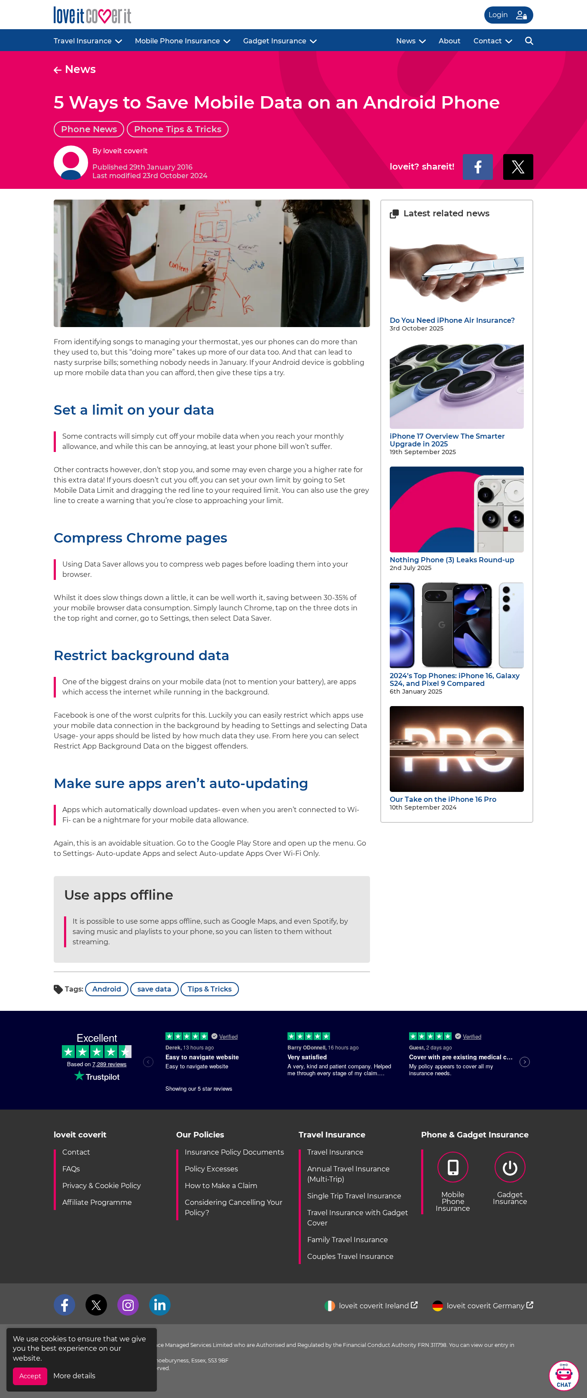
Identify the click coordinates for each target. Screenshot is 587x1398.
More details (74, 1376)
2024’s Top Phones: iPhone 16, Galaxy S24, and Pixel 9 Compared (455, 680)
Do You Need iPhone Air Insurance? (452, 320)
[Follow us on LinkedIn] (160, 1305)
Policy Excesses (211, 1169)
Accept (30, 1376)
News (406, 41)
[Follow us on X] (96, 1305)
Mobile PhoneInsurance (453, 1202)
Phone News (89, 129)
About (450, 41)
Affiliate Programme (97, 1202)
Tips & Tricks (210, 989)
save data (154, 989)
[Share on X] (518, 167)
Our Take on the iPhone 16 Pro (443, 799)
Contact (488, 41)
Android (106, 989)
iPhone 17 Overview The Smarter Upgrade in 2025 (447, 440)
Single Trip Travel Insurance (354, 1196)
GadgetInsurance (510, 1198)
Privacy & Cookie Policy (101, 1186)
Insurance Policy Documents (234, 1152)
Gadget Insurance (274, 41)
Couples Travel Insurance (350, 1256)
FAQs (71, 1169)
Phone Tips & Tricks (177, 129)
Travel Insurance (83, 41)
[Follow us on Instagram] (128, 1305)
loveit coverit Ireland (374, 1306)
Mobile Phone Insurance (177, 41)
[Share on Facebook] (478, 167)
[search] (529, 40)
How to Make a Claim (221, 1186)
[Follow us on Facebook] (64, 1305)
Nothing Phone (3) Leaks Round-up (452, 560)
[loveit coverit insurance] (92, 15)
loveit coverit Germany (485, 1306)
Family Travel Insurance (347, 1240)
